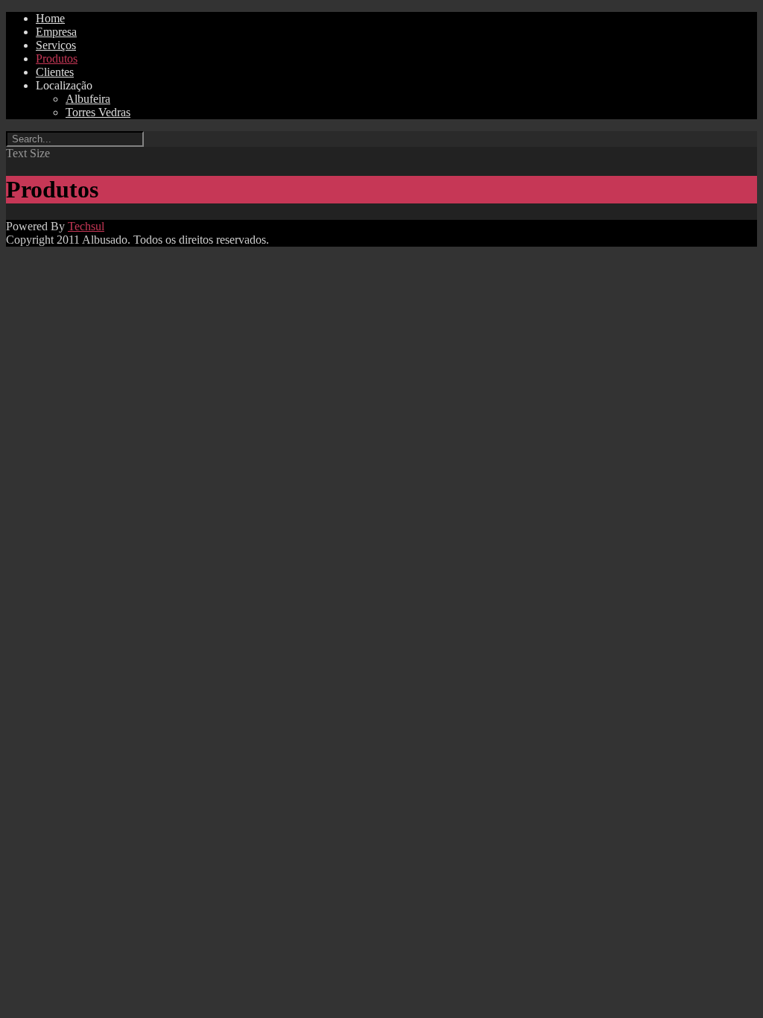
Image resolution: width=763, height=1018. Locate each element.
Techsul (86, 226)
